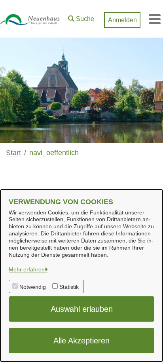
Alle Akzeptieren (81, 340)
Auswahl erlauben (82, 309)
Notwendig (32, 287)
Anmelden (122, 20)
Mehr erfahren (27, 269)
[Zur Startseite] (32, 19)
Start (13, 153)
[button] (81, 17)
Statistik (69, 287)
